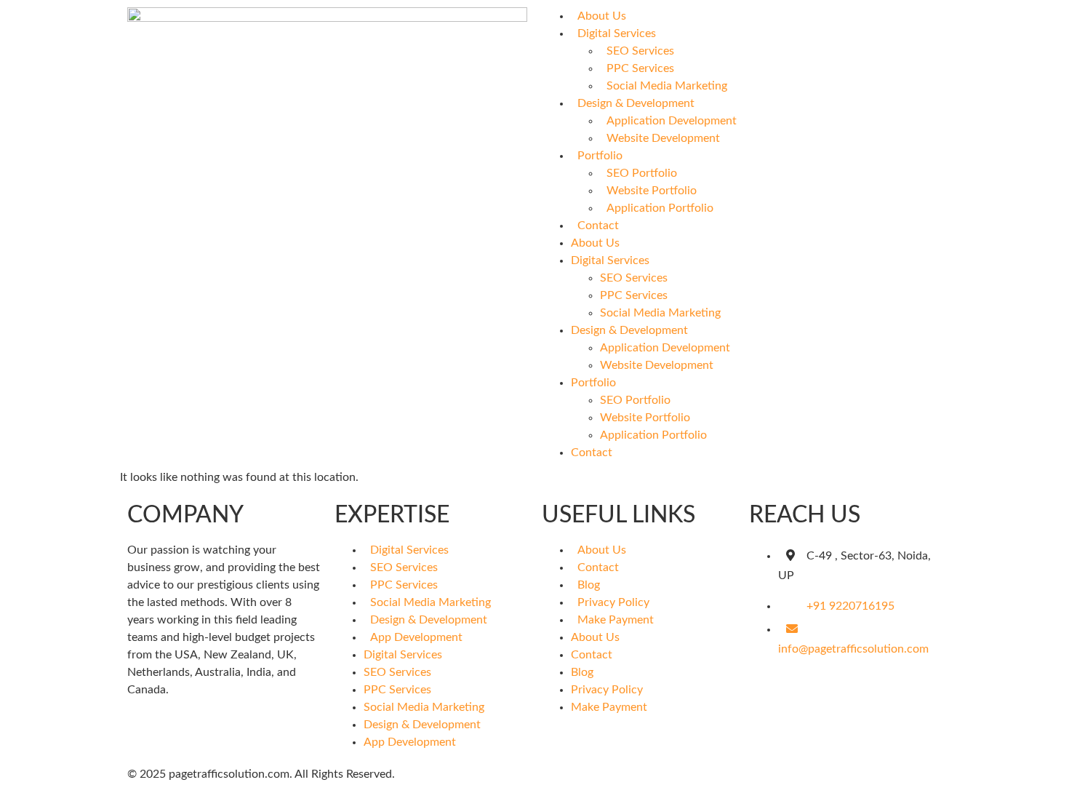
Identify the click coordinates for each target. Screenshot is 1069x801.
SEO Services (640, 51)
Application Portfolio (659, 208)
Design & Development (635, 103)
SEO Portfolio (641, 173)
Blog (588, 585)
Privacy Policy (613, 602)
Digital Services (616, 33)
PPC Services (640, 68)
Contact (598, 225)
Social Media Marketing (666, 86)
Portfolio (599, 156)
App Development (416, 637)
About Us (601, 16)
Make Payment (615, 620)
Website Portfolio (651, 190)
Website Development (663, 138)
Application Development (671, 121)
